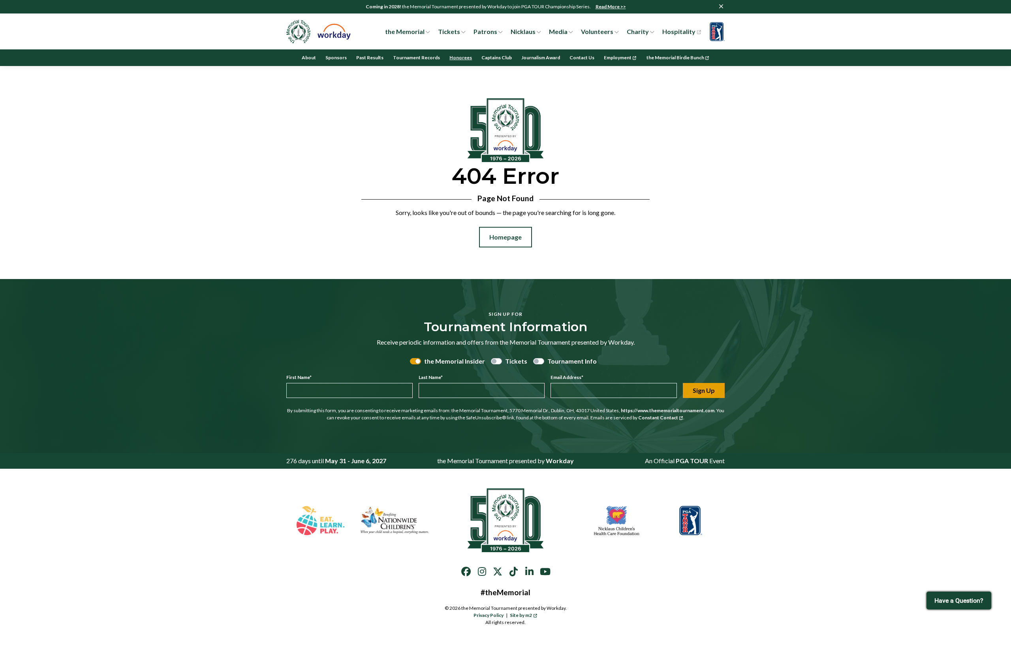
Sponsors (336, 57)
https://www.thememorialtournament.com (667, 410)
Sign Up (704, 390)
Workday (560, 460)
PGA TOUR (692, 460)
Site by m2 (521, 615)
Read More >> (611, 6)
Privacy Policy (489, 615)
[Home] (318, 31)
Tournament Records (416, 57)
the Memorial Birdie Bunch (675, 57)
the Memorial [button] (405, 31)
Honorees (460, 57)
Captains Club (496, 57)
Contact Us (581, 57)
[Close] (721, 6)
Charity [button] (638, 31)
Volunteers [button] (597, 31)
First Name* (299, 377)
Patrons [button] (485, 31)
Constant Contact (658, 418)
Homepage (505, 237)
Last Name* (431, 377)
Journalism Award (540, 57)
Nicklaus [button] (523, 31)
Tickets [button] (449, 31)
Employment (617, 57)
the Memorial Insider (454, 361)
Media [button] (558, 31)
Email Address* (567, 377)
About (309, 57)
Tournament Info (572, 361)
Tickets (516, 361)
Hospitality (678, 31)
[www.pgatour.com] (715, 31)
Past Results (369, 57)
